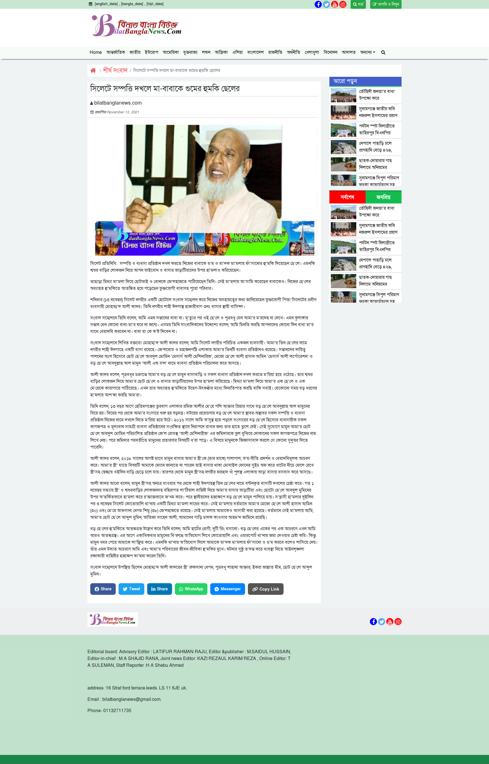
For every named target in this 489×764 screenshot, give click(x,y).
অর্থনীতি (293, 52)
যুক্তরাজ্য (190, 52)
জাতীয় (135, 52)
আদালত (349, 52)
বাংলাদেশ (255, 52)
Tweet (134, 589)
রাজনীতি (275, 52)
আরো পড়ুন (345, 81)
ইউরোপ (151, 52)
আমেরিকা (171, 52)
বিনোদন (330, 52)
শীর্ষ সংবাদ (115, 71)
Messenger (231, 589)
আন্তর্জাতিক (115, 52)
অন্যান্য (366, 52)
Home (96, 52)
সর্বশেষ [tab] (347, 197)
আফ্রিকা (221, 52)
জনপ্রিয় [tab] (384, 197)
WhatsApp (194, 589)
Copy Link (269, 589)
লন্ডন (206, 52)
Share (106, 589)
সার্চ (360, 4)
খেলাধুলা (312, 52)
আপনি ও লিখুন (388, 4)
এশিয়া (237, 52)
